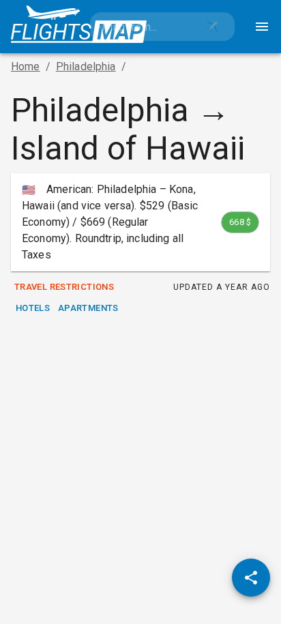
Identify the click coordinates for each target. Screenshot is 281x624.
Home (25, 66)
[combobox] (140, 26)
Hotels (33, 308)
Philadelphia (86, 66)
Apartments (88, 308)
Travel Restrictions (64, 287)
